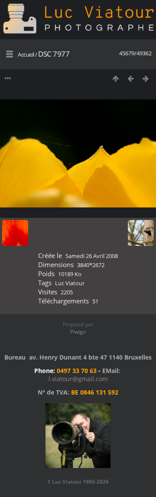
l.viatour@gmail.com (78, 379)
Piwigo (78, 331)
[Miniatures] (115, 78)
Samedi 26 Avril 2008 (91, 256)
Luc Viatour (69, 283)
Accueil (26, 54)
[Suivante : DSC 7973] (145, 78)
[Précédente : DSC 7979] (130, 78)
